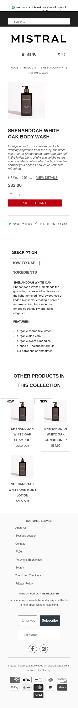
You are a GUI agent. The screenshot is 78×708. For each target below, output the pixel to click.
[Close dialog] (74, 4)
